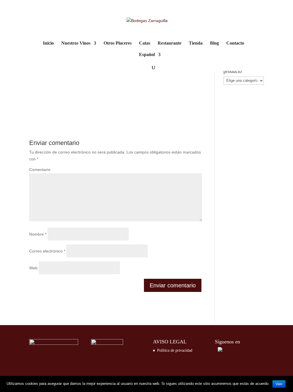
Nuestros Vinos (75, 43)
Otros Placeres (118, 43)
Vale (279, 384)
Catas (144, 43)
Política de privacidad (174, 350)
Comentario (39, 169)
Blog (214, 43)
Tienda (196, 43)
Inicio (48, 43)
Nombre (37, 234)
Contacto (235, 43)
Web (33, 268)
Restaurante (169, 43)
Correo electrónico (47, 251)
